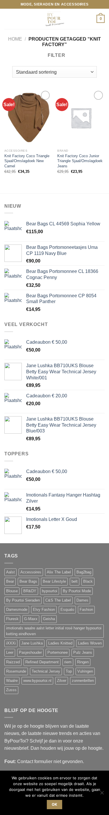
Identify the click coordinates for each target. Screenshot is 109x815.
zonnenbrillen (83, 681)
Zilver (61, 681)
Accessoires (30, 572)
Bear (10, 581)
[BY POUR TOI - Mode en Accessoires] (55, 19)
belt (75, 581)
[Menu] (7, 19)
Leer (9, 653)
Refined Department (42, 662)
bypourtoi (49, 591)
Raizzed (13, 662)
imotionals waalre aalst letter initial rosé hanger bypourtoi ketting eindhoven (53, 631)
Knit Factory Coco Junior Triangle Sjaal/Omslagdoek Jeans (80, 161)
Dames (82, 600)
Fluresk (12, 619)
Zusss (11, 690)
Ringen (83, 662)
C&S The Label (58, 600)
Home (15, 39)
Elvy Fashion (44, 610)
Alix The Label (59, 572)
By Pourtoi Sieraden (23, 600)
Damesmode (16, 610)
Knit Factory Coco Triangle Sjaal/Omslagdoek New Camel (26, 161)
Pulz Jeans (82, 653)
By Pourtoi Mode (77, 591)
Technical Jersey (46, 671)
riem (68, 662)
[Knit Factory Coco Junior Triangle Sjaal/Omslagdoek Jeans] (81, 117)
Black (88, 581)
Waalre (12, 681)
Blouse (12, 591)
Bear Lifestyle (54, 581)
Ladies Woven (90, 643)
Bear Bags (28, 581)
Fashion (86, 610)
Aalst (10, 572)
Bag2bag (83, 572)
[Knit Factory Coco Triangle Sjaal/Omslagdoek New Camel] (28, 117)
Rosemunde (16, 671)
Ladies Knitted (60, 643)
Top (69, 671)
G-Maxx (30, 619)
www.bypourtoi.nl (37, 681)
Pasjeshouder (30, 653)
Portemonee (57, 653)
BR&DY (29, 591)
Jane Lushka (32, 643)
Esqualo (67, 610)
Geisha (49, 619)
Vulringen (85, 671)
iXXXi (11, 643)
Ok (55, 804)
